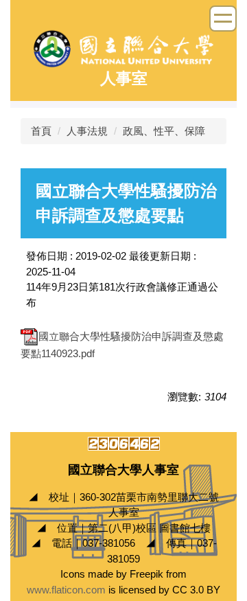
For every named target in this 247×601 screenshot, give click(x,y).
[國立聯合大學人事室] (123, 47)
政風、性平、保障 (164, 131)
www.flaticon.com (66, 590)
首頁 (41, 131)
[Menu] (223, 18)
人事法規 (87, 131)
